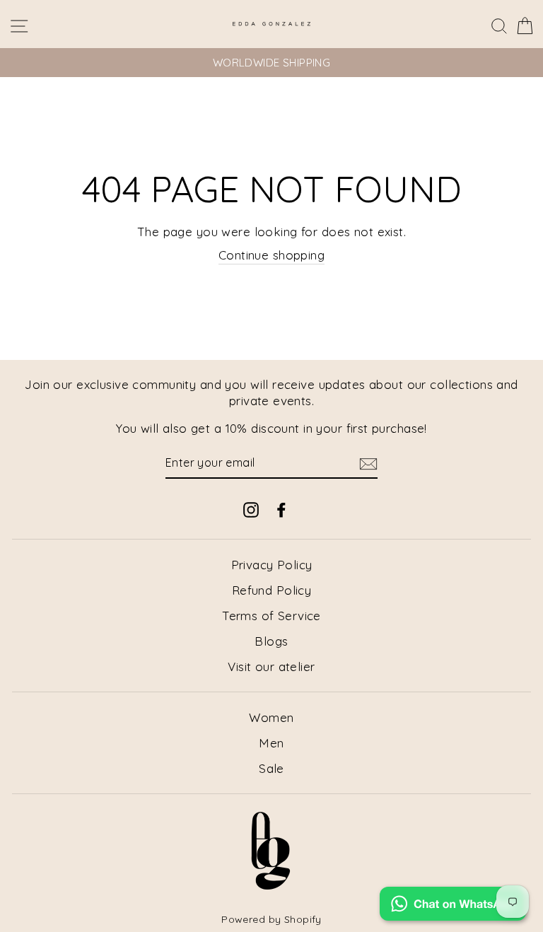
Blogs (271, 641)
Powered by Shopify (271, 919)
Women (271, 717)
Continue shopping (271, 254)
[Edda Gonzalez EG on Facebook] (281, 509)
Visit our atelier (271, 666)
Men (271, 742)
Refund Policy (272, 590)
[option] (271, 62)
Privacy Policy (272, 564)
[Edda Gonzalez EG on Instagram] (251, 509)
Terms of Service (271, 615)
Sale (271, 768)
